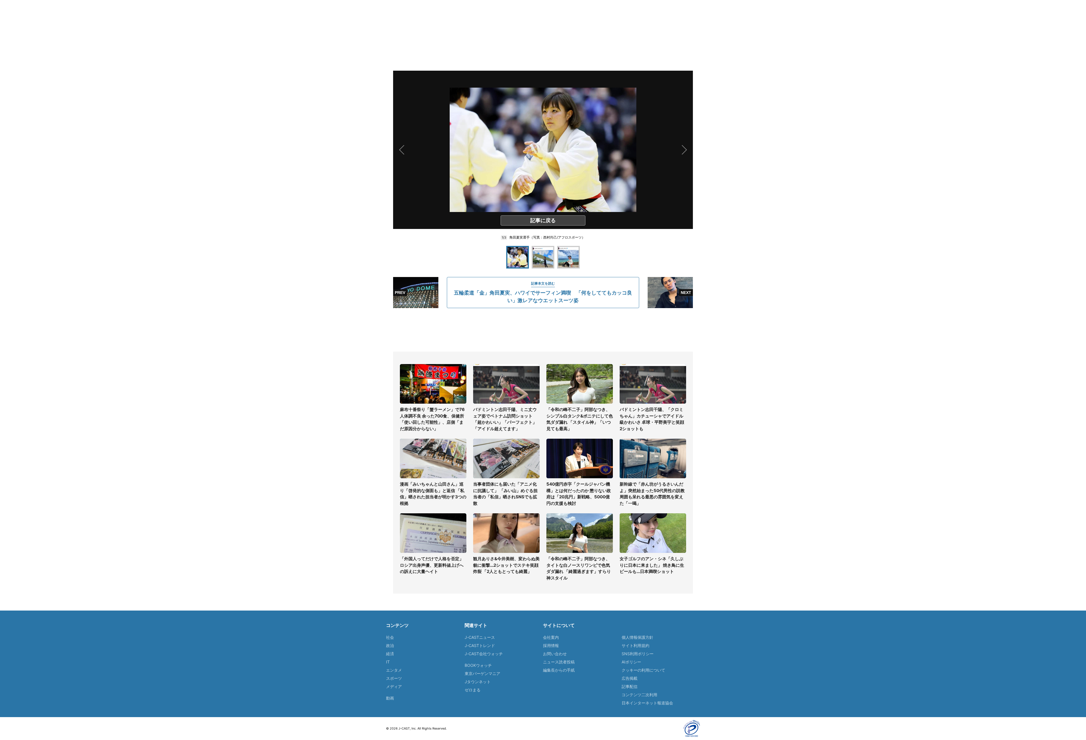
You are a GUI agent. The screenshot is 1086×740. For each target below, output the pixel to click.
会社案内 (551, 637)
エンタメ (394, 670)
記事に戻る (543, 220)
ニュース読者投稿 (559, 661)
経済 (390, 653)
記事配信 (629, 686)
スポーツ (394, 678)
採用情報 (551, 645)
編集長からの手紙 (559, 670)
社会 (390, 637)
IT (388, 661)
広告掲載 (629, 678)
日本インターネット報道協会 (647, 702)
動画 (390, 698)
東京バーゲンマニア (482, 673)
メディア (394, 686)
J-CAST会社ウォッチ (484, 653)
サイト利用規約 (635, 645)
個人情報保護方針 (637, 637)
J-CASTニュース (480, 637)
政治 (390, 645)
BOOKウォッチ (478, 665)
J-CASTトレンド (480, 645)
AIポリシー (631, 661)
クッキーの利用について (643, 670)
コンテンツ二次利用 (639, 694)
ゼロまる (472, 689)
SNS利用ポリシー (638, 653)
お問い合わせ (555, 653)
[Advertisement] (543, 330)
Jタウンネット (478, 681)
